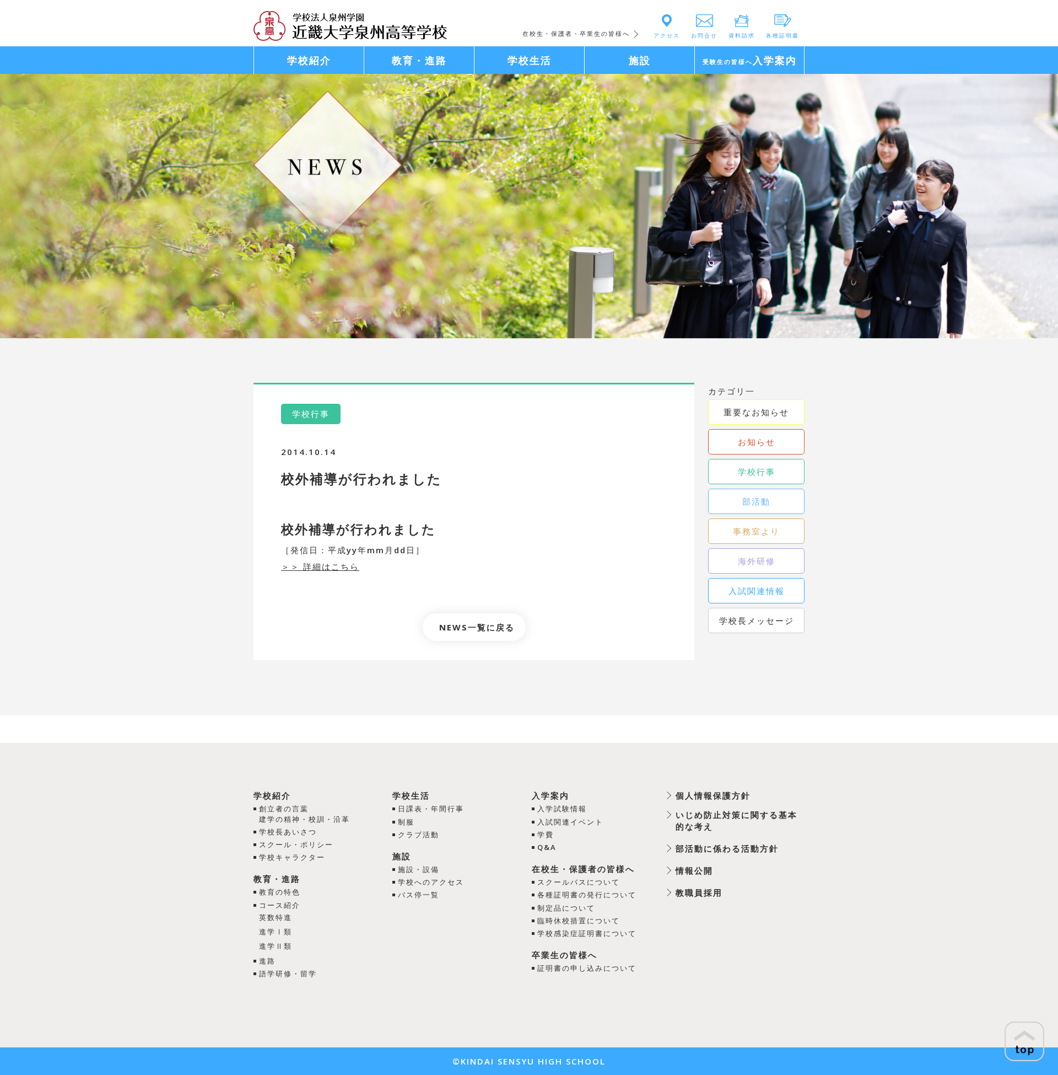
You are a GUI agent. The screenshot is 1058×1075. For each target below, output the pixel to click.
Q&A (547, 847)
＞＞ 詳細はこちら (320, 566)
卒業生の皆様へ (564, 954)
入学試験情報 (562, 809)
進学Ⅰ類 (275, 932)
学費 (545, 834)
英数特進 (275, 917)
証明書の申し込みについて (586, 968)
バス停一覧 (418, 895)
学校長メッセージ (756, 620)
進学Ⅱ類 (275, 946)
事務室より (756, 531)
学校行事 (756, 471)
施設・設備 (418, 869)
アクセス (667, 35)
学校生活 (411, 795)
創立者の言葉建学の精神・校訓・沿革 (304, 813)
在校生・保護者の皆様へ (583, 868)
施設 (401, 856)
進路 (267, 961)
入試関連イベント (570, 822)
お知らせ (756, 441)
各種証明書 (782, 35)
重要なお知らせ (756, 412)
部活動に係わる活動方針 (727, 848)
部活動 (756, 501)
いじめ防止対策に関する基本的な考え (736, 820)
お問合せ (704, 35)
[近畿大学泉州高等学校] (350, 24)
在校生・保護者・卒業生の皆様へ (576, 33)
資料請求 (741, 35)
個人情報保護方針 (713, 795)
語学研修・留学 (288, 973)
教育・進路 (276, 878)
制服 (406, 822)
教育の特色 (279, 892)
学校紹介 (272, 795)
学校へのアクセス (431, 882)
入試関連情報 (756, 590)
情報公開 (694, 870)
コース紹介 (279, 905)
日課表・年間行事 (431, 809)
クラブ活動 (418, 834)
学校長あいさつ (288, 832)
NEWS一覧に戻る (477, 627)
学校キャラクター (292, 857)
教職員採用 (699, 892)
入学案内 (550, 795)
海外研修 (756, 560)
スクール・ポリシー (296, 844)
